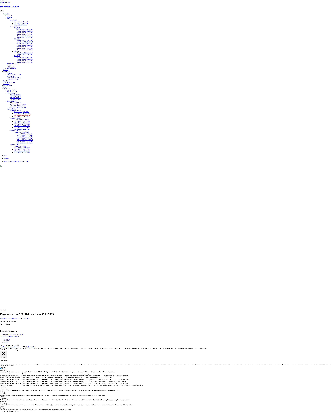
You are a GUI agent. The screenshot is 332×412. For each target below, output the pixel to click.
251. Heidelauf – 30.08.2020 (22, 151)
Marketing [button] (3, 401)
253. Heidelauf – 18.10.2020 (22, 147)
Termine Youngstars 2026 (14, 74)
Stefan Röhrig (26, 318)
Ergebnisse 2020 (14, 144)
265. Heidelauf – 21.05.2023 (22, 123)
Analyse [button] (2, 396)
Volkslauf (9, 15)
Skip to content (4, 0)
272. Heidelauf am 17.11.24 (18, 104)
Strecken (9, 17)
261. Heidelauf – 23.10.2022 (22, 129)
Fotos (8, 18)
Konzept (9, 73)
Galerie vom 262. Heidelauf (25, 40)
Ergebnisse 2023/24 (15, 110)
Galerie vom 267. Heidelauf (25, 31)
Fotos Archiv (13, 26)
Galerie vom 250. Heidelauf (25, 62)
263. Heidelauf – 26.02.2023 (22, 126)
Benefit (9, 65)
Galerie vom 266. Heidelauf (25, 32)
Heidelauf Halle (9, 6)
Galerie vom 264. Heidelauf (25, 35)
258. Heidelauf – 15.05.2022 (25, 137)
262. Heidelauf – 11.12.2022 (21, 127)
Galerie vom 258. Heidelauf (25, 46)
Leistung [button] (2, 392)
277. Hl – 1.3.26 (11, 90)
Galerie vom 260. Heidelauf (25, 43)
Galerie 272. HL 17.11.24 (21, 21)
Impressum (6, 340)
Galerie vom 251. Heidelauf (25, 60)
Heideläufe (6, 14)
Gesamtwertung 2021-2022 (21, 132)
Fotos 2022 (17, 39)
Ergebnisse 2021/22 (15, 130)
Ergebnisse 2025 (11, 93)
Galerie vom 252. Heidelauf (25, 59)
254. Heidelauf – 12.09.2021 (25, 143)
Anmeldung (6, 84)
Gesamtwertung (7, 85)
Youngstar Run (11, 76)
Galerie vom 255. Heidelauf (25, 53)
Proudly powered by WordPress (9, 346)
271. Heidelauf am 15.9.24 (17, 105)
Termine (5, 81)
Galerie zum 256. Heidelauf (24, 49)
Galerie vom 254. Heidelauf (25, 54)
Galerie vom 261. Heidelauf (25, 42)
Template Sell (31, 346)
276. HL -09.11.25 (15, 99)
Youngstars (6, 71)
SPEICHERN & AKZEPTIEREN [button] (9, 411)
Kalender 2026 (11, 82)
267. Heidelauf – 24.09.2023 (22, 116)
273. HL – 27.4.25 (15, 95)
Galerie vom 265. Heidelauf (25, 34)
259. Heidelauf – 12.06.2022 (25, 135)
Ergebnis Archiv (11, 109)
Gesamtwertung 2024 (16, 102)
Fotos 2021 (17, 51)
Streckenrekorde (11, 68)
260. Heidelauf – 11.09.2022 (25, 133)
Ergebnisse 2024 (11, 101)
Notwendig (5, 369)
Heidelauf (2, 310)
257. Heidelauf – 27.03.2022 (25, 138)
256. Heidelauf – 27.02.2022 (25, 140)
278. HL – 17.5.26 (12, 91)
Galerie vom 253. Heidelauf (25, 57)
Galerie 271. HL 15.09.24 (21, 23)
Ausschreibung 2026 (12, 63)
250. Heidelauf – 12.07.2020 (22, 152)
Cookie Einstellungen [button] (6, 350)
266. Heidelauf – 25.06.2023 (22, 121)
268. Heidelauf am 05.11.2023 (22, 115)
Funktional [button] (3, 387)
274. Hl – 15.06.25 (15, 96)
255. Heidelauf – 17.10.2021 (25, 141)
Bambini (5, 70)
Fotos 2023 (17, 28)
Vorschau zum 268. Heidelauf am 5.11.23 (11, 334)
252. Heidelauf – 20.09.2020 (22, 149)
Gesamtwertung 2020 (20, 146)
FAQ (4, 87)
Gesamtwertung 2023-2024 (21, 112)
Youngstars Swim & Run (14, 77)
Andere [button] (2, 406)
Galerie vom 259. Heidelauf (25, 45)
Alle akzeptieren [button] (16, 350)
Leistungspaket (11, 67)
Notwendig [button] (3, 367)
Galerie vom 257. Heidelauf (25, 48)
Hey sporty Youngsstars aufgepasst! (9, 336)
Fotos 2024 (13, 20)
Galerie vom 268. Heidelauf (25, 29)
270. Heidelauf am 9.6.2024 (18, 107)
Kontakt (5, 342)
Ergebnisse (6, 88)
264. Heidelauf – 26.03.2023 (22, 124)
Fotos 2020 (17, 56)
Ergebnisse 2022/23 (15, 118)
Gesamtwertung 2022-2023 (21, 119)
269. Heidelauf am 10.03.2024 (22, 113)
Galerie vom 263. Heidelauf (25, 37)
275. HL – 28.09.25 (15, 98)
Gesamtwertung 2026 (13, 79)
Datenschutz (6, 339)
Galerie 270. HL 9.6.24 (20, 25)
